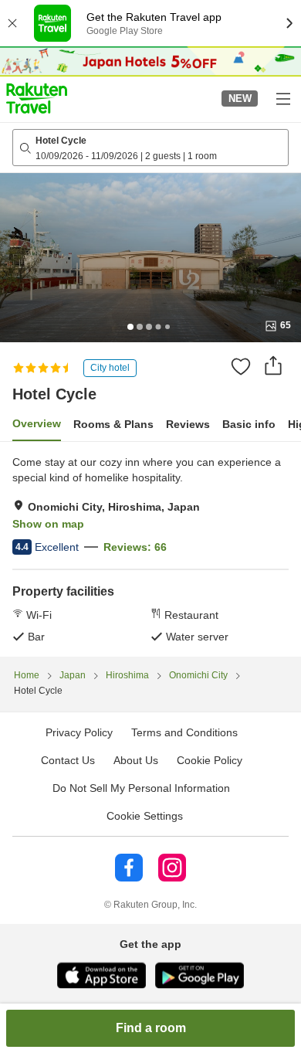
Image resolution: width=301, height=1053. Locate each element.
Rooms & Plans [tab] (113, 424)
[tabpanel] (150, 549)
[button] (36, 98)
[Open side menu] (282, 98)
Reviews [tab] (188, 424)
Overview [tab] (36, 423)
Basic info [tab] (249, 424)
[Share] (273, 365)
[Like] (241, 366)
